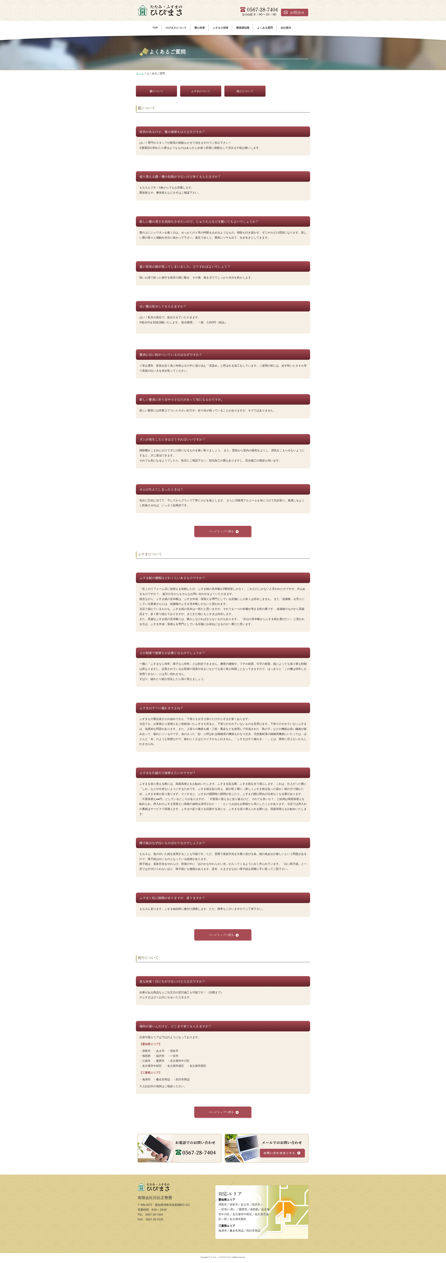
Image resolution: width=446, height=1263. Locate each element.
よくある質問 (265, 27)
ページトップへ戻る (221, 531)
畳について (156, 91)
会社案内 (286, 27)
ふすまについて (200, 91)
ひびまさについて (176, 27)
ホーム (140, 73)
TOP (155, 27)
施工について (245, 91)
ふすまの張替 (220, 27)
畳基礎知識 (242, 27)
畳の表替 (199, 27)
